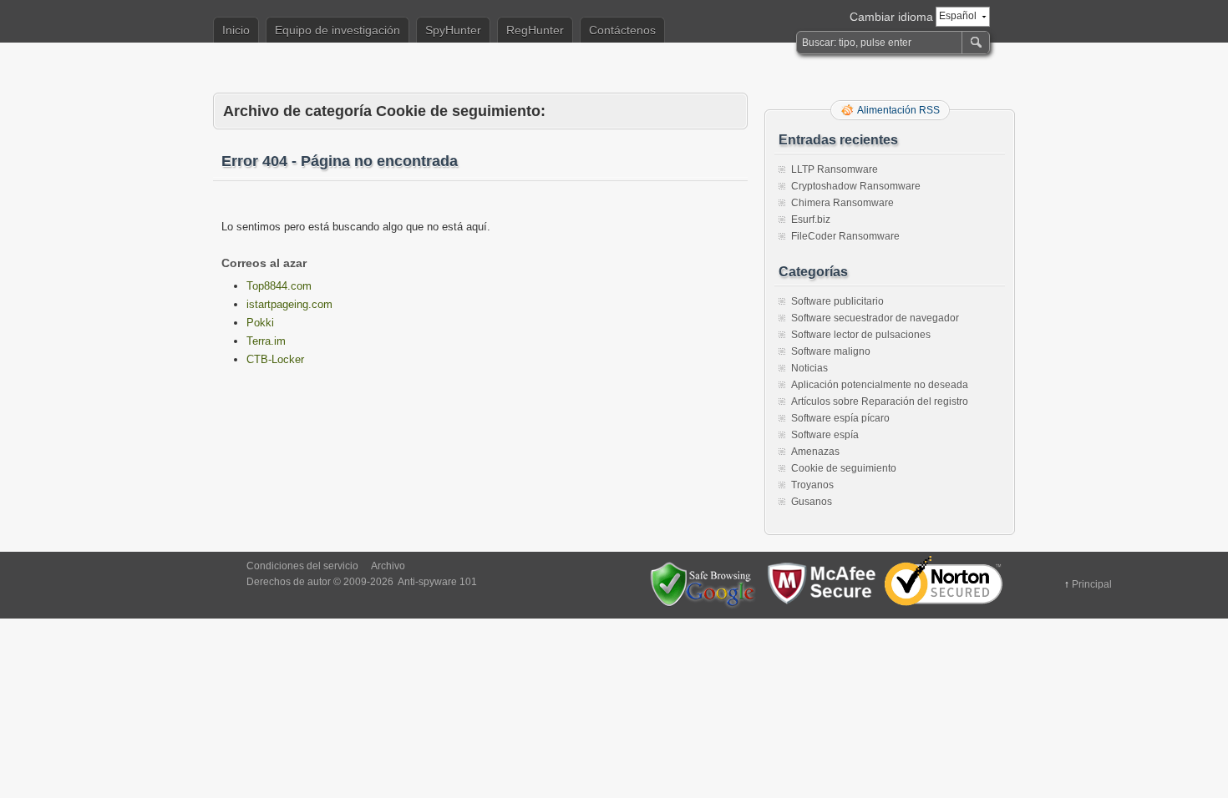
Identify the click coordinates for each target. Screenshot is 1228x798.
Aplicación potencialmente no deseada (879, 385)
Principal (1092, 584)
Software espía (825, 435)
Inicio (236, 30)
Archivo (388, 566)
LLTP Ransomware (834, 169)
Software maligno (830, 351)
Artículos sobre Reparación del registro (879, 401)
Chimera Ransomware (842, 203)
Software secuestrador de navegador (875, 318)
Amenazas (815, 451)
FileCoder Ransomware (845, 236)
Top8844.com (279, 286)
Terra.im (266, 341)
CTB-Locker (275, 359)
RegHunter (535, 30)
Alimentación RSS (898, 110)
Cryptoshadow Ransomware (856, 186)
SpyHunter (453, 30)
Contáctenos (622, 30)
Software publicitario (837, 301)
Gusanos (811, 502)
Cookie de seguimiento (843, 468)
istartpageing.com (289, 304)
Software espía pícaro (840, 418)
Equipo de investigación (337, 30)
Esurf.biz (810, 219)
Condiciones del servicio (302, 566)
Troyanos (812, 485)
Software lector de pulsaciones (861, 335)
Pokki (260, 322)
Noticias (809, 368)
